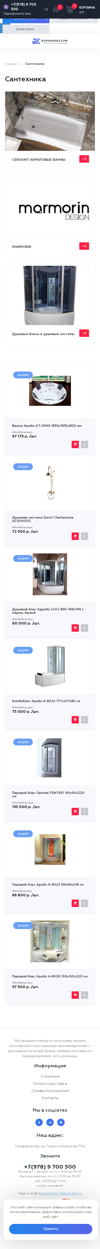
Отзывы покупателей (50, 1091)
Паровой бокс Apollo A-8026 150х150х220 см (50, 976)
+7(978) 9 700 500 (23, 7)
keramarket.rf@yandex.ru (60, 1193)
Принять (50, 1229)
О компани (50, 1076)
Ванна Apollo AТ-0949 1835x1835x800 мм (47, 425)
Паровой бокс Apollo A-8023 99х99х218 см (48, 884)
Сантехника (35, 64)
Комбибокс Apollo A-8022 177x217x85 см (46, 701)
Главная (11, 64)
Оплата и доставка (50, 1084)
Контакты (50, 1098)
